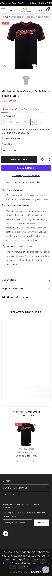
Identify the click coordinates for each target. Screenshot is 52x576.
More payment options (26, 175)
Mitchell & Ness (26, 449)
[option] (26, 45)
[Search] (11, 10)
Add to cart (19, 159)
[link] (26, 390)
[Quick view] (36, 424)
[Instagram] (5, 533)
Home (4, 17)
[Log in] (40, 9)
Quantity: (6, 144)
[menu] (3, 10)
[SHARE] (48, 159)
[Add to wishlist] (42, 159)
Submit (41, 522)
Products (16, 17)
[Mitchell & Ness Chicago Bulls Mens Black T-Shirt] (26, 434)
